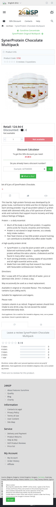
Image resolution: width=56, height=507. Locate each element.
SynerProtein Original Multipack (26, 33)
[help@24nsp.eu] (4, 21)
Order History (13, 461)
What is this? (29, 176)
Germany (41, 477)
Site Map (11, 422)
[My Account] (52, 3)
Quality (10, 393)
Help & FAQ (12, 440)
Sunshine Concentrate (30, 30)
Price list (11, 446)
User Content (13, 419)
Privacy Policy (13, 412)
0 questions (31, 62)
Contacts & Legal (14, 409)
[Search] (52, 21)
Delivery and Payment (16, 433)
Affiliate (10, 464)
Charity (10, 399)
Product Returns (14, 437)
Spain (32, 479)
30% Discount (15, 21)
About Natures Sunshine (18, 390)
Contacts (28, 21)
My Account (12, 458)
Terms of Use (13, 415)
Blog (9, 396)
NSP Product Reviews (16, 443)
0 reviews (20, 62)
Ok (49, 169)
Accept (10, 499)
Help (38, 21)
